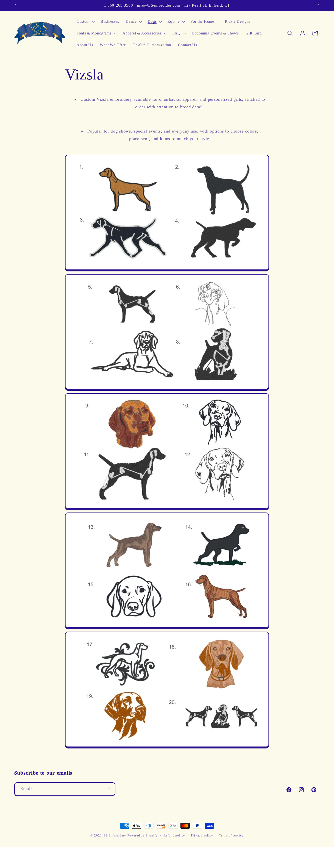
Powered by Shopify (142, 835)
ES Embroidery (115, 835)
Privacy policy (202, 835)
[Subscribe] (108, 789)
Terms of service (231, 835)
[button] (85, 22)
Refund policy (174, 835)
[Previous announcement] (15, 5)
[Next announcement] (318, 5)
